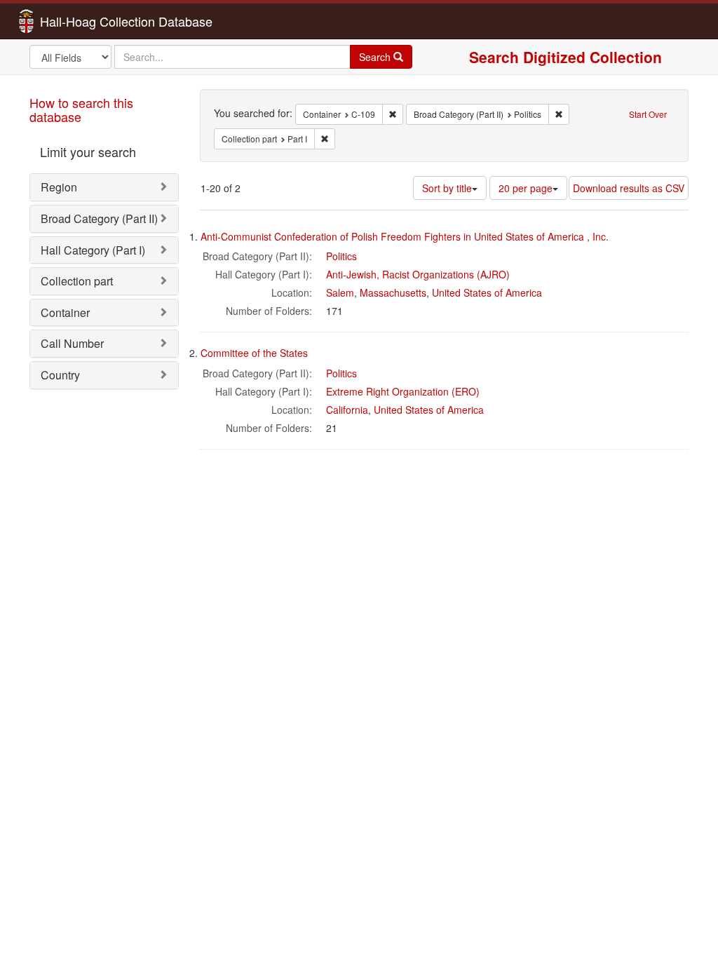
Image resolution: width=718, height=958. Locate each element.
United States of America (487, 292)
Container (65, 312)
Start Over (648, 114)
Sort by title (447, 188)
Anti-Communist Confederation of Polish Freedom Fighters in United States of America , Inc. (405, 236)
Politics (341, 256)
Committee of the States (254, 353)
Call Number (72, 343)
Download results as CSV (628, 188)
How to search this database (81, 109)
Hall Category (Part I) (93, 250)
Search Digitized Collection (565, 56)
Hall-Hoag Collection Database (82, 21)
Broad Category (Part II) (99, 218)
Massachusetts (393, 292)
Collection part (77, 281)
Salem (340, 292)
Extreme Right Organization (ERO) (403, 391)
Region (59, 187)
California (347, 410)
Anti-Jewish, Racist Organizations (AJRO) (418, 274)
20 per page (526, 188)
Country (60, 375)
